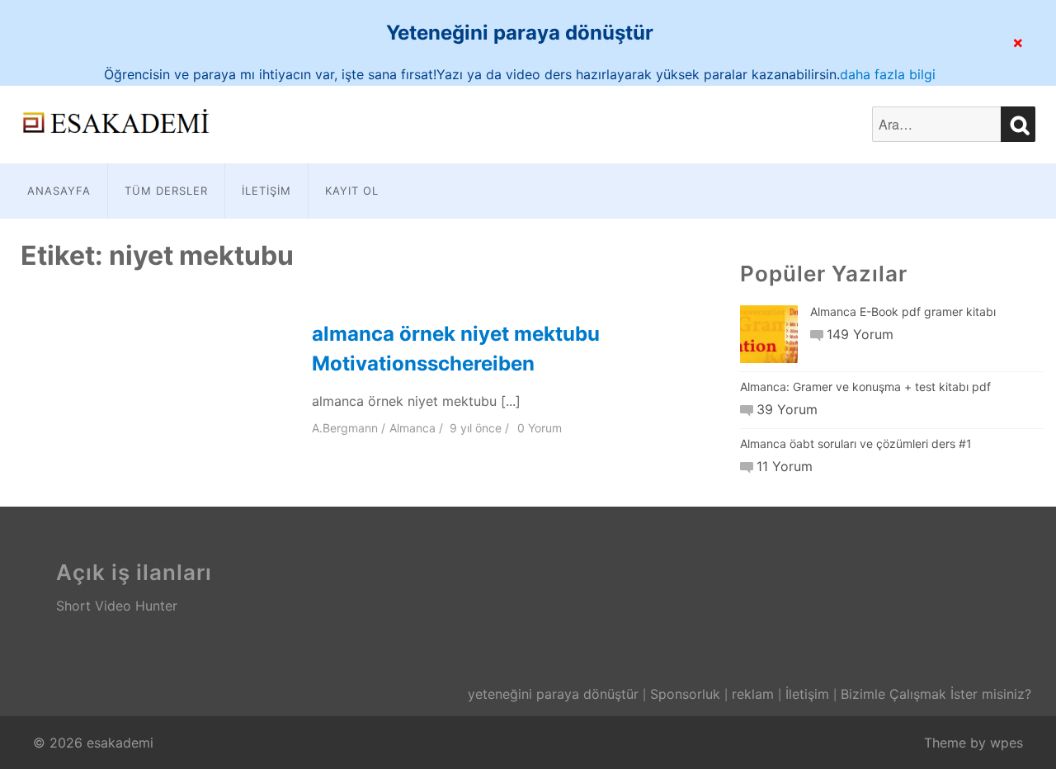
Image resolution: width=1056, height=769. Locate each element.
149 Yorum (860, 334)
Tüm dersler (166, 190)
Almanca (412, 428)
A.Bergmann (345, 428)
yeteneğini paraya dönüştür (553, 694)
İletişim (266, 190)
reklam (753, 694)
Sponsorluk (685, 694)
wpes (1006, 742)
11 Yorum (785, 466)
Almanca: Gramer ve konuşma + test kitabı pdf (865, 387)
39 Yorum (787, 409)
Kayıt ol (352, 190)
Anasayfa (59, 190)
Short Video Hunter (116, 605)
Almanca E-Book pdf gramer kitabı (903, 311)
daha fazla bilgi (888, 74)
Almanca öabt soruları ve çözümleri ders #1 (856, 443)
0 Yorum (539, 428)
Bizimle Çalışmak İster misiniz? (936, 694)
